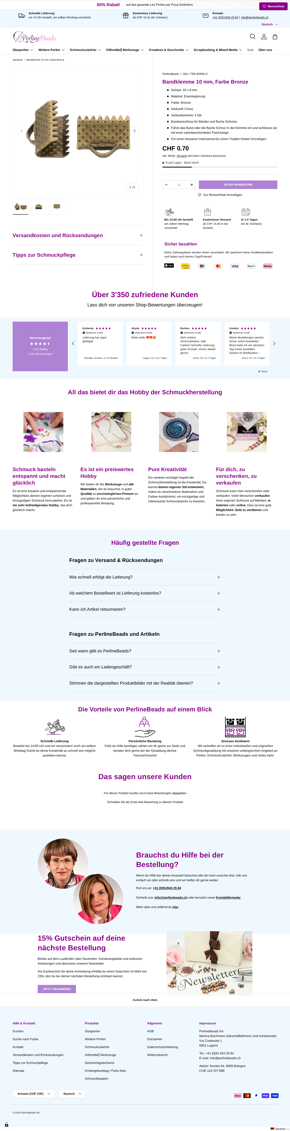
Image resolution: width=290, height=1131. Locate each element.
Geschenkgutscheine (99, 1062)
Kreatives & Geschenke (166, 50)
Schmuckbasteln (96, 1078)
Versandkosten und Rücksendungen (38, 1055)
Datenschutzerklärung (162, 1047)
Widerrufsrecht (157, 1055)
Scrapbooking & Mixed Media (216, 50)
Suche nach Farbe (25, 1039)
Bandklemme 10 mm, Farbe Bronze (45, 59)
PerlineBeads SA (30, 1112)
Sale (250, 50)
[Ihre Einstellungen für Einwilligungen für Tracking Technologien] (6, 1124)
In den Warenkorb (238, 184)
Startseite (18, 59)
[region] (173, 343)
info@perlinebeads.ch (254, 17)
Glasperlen (21, 50)
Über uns (265, 50)
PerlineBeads (170, 73)
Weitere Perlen (49, 50)
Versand (182, 155)
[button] (275, 36)
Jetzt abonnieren (57, 989)
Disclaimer (154, 1039)
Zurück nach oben (145, 999)
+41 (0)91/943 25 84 (225, 17)
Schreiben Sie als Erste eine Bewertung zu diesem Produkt (145, 802)
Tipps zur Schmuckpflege (30, 1062)
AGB (150, 1031)
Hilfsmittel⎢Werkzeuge (122, 50)
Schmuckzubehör (83, 50)
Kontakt (18, 1047)
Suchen (18, 1031)
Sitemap (18, 1070)
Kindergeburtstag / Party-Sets (105, 1070)
